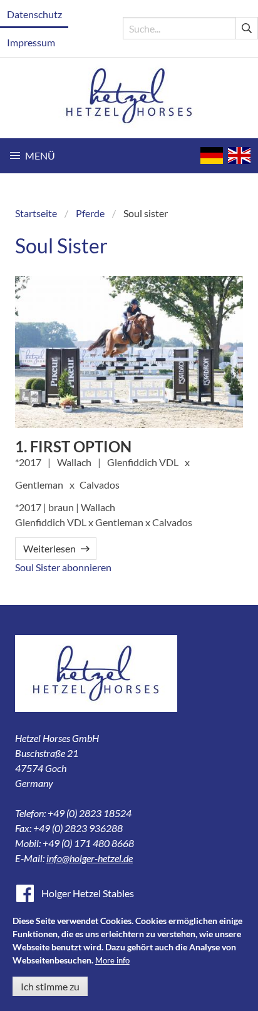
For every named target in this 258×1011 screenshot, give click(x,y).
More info (112, 960)
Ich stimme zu (50, 986)
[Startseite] (129, 98)
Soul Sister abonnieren (63, 567)
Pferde (90, 213)
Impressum (31, 42)
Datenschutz (34, 14)
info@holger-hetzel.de (89, 858)
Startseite (36, 213)
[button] (32, 155)
